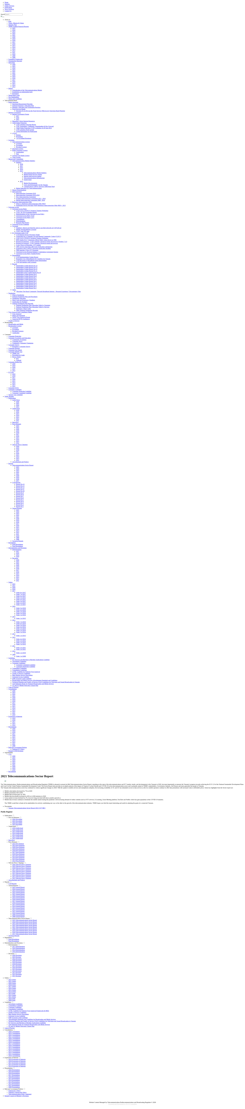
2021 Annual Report (18, 894)
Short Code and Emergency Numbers (23, 300)
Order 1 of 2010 (21, 653)
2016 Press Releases (18, 854)
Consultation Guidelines (19, 670)
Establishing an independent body (22, 92)
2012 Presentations (14, 1083)
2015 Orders (12, 990)
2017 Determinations (18, 946)
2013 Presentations (14, 1082)
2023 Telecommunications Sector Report (24, 923)
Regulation (19, 136)
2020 (13, 37)
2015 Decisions (17, 969)
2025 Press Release (18, 844)
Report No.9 (20, 493)
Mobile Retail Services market (33, 174)
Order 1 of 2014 (21, 632)
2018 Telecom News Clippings (21, 868)
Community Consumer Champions (22, 343)
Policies (18, 135)
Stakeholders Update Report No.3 (26, 284)
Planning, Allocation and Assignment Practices (26, 107)
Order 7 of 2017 (21, 594)
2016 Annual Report (18, 903)
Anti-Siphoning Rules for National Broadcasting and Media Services (33, 684)
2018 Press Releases (18, 850)
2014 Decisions (17, 971)
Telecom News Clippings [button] (20, 444)
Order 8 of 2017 (21, 592)
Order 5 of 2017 (21, 598)
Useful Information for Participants (26, 131)
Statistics (7, 4)
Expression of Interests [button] (15, 716)
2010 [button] (13, 651)
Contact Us (8, 11)
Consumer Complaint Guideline (21, 393)
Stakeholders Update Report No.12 (26, 269)
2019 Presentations (14, 1071)
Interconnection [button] (17, 192)
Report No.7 (20, 496)
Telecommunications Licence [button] (21, 142)
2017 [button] (13, 591)
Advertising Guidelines (19, 661)
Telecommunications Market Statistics (35, 173)
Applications (20, 152)
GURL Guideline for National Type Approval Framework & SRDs (28, 1011)
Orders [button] (10, 582)
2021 (13, 35)
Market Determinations (19, 190)
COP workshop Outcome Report (26, 124)
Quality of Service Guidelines (21, 673)
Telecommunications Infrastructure (34, 178)
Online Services (9, 6)
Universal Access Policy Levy (25, 217)
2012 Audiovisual (17, 836)
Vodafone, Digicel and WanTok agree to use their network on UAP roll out (38, 228)
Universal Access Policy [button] (19, 209)
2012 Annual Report (18, 909)
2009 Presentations (14, 1087)
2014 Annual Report (18, 906)
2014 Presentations (14, 1080)
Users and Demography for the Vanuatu (36, 185)
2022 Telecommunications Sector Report (24, 925)
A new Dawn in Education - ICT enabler (28, 245)
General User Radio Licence (20, 155)
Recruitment (12, 771)
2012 (13, 50)
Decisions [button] (15, 558)
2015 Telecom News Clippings (21, 873)
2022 (13, 33)
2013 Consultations (14, 1050)
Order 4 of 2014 (21, 627)
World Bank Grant (14, 95)
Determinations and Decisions (14, 943)
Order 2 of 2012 (21, 642)
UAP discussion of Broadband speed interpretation (31, 260)
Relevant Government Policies (14, 1089)
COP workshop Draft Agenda (25, 130)
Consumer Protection (14, 336)
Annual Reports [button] (17, 508)
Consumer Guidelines (15, 1007)
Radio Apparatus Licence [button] (20, 150)
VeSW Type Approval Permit (21, 317)
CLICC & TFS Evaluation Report (26, 212)
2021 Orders (12, 981)
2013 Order (11, 993)
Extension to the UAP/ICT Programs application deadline (33, 248)
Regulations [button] (12, 543)
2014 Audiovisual (17, 833)
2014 (13, 47)
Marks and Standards (18, 315)
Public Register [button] (9, 396)
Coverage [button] (15, 226)
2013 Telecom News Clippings (21, 876)
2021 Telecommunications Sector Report (24, 927)
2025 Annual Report (18, 887)
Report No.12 (20, 487)
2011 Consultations (14, 1054)
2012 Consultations (14, 1052)
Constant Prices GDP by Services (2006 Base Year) (39, 186)
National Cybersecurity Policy (17, 1092)
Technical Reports (17, 541)
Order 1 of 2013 (21, 635)
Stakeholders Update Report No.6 (26, 279)
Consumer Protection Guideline (21, 391)
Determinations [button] (16, 549)
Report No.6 (20, 498)
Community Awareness (19, 339)
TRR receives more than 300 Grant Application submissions (34, 247)
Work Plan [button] (11, 62)
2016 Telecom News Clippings (21, 871)
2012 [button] (21, 181)
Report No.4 (20, 501)
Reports (7, 882)
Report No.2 (20, 505)
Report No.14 (20, 484)
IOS (17, 358)
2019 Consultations (14, 1040)
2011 (13, 52)
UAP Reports (12, 883)
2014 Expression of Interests (17, 1066)
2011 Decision (16, 976)
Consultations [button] (12, 689)
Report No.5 (20, 499)
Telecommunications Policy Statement (19, 1094)
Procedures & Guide (18, 355)
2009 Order (11, 1000)
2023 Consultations (14, 1033)
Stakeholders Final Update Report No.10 (28, 272)
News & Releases (13, 817)
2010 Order (11, 998)
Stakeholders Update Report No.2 (26, 286)
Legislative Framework (15, 59)
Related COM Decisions (15, 751)
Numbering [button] (11, 293)
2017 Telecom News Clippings (21, 870)
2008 (13, 57)
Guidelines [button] (11, 658)
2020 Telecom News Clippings (21, 864)
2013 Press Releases (18, 859)
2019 (13, 38)
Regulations (8, 937)
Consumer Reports (14, 348)
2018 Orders (12, 985)
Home (6, 2)
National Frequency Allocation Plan (23, 105)
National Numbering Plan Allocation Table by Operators (33, 305)
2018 (13, 40)
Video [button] (14, 290)
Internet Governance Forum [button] (20, 114)
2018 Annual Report (18, 899)
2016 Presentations (14, 1077)
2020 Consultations (14, 1038)
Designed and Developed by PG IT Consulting (122, 1104)
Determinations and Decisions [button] (17, 548)
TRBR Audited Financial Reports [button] (18, 26)
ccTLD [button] (14, 133)
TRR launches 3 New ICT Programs (27, 250)
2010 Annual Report (18, 913)
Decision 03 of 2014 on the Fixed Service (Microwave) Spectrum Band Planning (40, 111)
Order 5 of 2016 (21, 608)
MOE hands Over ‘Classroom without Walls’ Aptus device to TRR (36, 240)
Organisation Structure (15, 61)
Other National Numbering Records (27, 310)
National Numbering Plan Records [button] (22, 303)
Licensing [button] (11, 140)
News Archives (9, 9)
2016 (13, 44)
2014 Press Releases (18, 857)
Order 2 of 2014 (21, 630)
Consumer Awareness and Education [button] (19, 338)
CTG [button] (10, 754)
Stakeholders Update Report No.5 (26, 281)
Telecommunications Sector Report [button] (22, 465)
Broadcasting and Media (15, 324)
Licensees (19, 143)
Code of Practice (13, 687)
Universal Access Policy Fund (25, 216)
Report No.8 (20, 494)
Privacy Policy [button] (16, 357)
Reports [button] (14, 264)
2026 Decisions (17, 955)
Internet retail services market (32, 176)
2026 (13, 64)
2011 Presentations (14, 1085)
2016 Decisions (17, 967)
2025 (13, 28)
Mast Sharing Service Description (22, 675)
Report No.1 (20, 506)
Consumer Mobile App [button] (15, 352)
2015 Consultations (14, 1047)
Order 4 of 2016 (21, 610)
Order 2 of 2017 (21, 603)
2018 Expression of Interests (17, 1061)
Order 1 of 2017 (21, 604)
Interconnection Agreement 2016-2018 (27, 195)
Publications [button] (12, 398)
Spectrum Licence (17, 148)
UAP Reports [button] (16, 482)
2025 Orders (12, 979)
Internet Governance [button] (14, 112)
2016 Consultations (14, 1045)
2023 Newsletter (17, 824)
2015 (13, 45)
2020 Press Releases (18, 847)
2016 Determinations (18, 948)
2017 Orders (12, 986)
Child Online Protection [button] (19, 123)
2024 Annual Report (18, 889)
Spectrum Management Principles (22, 104)
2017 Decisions (17, 965)
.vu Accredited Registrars (23, 138)
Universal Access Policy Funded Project (28, 253)
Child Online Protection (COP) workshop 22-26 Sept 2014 (34, 128)
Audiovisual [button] (16, 408)
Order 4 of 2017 (21, 599)
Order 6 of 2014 (21, 623)
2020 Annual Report (18, 896)
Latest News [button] (16, 400)
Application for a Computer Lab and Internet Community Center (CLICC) (38, 236)
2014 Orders (12, 991)
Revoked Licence (21, 147)
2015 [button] (13, 616)
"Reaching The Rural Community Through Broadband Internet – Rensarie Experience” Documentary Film (48, 291)
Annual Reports (13, 885)
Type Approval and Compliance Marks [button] (20, 312)
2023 (13, 31)
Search (3, 14)
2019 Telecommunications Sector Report (24, 930)
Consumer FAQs (13, 388)
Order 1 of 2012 (21, 644)
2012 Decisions (17, 974)
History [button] (10, 88)
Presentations (9, 1068)
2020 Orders (12, 983)
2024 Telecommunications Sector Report (24, 922)
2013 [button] (21, 171)
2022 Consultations (14, 1035)
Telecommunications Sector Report (19, 918)
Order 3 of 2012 (21, 641)
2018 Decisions (17, 964)
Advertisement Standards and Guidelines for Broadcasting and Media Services (32, 1019)
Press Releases (12, 842)
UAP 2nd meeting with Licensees (26, 262)
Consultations (20, 219)
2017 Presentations (14, 1075)
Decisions (11, 953)
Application (15, 333)
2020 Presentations (14, 1070)
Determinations (20, 221)
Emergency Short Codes (23, 309)
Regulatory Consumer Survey (21, 346)
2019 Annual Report (18, 897)
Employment (27, 179)
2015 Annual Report (18, 904)
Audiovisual (12, 826)
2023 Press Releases (18, 845)
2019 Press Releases (18, 849)
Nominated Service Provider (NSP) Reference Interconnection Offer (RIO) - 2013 (41, 205)
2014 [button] (13, 620)
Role (9, 21)
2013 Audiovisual (17, 835)
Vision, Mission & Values (16, 23)
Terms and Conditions (15, 99)
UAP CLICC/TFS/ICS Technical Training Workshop (32, 210)
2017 (13, 42)
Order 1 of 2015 (21, 618)
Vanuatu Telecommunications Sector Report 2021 (27, 808)
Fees (17, 154)
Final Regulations (17, 546)
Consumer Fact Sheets (15, 350)
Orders (7, 978)
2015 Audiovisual (17, 831)
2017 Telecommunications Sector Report (24, 934)
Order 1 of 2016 (21, 615)
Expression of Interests (11, 1057)
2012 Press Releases (18, 861)
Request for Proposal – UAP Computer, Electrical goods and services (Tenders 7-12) (41, 241)
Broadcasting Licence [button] (15, 326)
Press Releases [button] (16, 424)
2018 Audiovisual (17, 828)
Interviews (15, 422)
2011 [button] (13, 646)
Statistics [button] (18, 162)
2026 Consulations (14, 1031)
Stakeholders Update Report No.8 (26, 276)
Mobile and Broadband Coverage (26, 229)
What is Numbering (18, 295)
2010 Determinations (18, 952)
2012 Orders (12, 995)
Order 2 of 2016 (21, 613)
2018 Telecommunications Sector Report (24, 932)
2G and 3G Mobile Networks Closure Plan (25, 685)
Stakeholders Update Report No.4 (26, 283)
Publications (8, 7)
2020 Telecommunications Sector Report (24, 929)
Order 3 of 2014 (21, 629)
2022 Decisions (17, 959)
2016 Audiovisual (17, 830)
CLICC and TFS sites (22, 231)
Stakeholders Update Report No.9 (26, 274)
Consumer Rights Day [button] (15, 362)
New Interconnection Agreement (26, 197)
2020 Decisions (17, 960)
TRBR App (15, 353)
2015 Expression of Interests (17, 1064)
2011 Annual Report (18, 911)
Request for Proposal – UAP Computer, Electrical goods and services (37, 243)
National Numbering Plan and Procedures (24, 296)
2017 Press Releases (18, 852)
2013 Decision (16, 972)
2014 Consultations (14, 1049)
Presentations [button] (16, 255)
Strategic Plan (12, 25)
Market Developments (30, 183)
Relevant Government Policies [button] (17, 747)
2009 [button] (13, 654)
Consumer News (17, 341)
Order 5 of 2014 (21, 625)
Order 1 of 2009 (21, 656)
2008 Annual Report (18, 916)
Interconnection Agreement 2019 (26, 193)
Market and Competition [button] (15, 159)
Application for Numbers (19, 302)
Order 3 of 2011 (21, 647)
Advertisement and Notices (20, 462)
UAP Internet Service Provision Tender (28, 235)
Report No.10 (20, 491)
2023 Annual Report (18, 891)
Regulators (15, 93)
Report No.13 (20, 486)
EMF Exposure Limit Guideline (21, 678)
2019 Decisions (17, 962)
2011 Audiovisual (17, 838)
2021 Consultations (14, 1037)
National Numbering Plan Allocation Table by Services (32, 307)
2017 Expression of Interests (17, 1063)
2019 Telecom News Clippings (21, 866)
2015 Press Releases (18, 856)
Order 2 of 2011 (21, 649)
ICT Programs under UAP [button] (20, 233)
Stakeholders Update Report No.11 (26, 271)
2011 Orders (12, 997)
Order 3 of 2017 (21, 601)
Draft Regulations (17, 544)
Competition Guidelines (19, 668)
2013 (13, 49)
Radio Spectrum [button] (13, 102)
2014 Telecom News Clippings (21, 875)
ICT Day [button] (11, 372)
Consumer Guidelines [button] (15, 389)
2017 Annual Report (18, 901)
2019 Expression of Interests (17, 1059)
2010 (13, 54)
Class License (16, 157)
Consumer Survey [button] (13, 345)
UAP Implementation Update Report (27, 257)
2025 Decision (16, 957)
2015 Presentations (14, 1078)
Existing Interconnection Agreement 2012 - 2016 (31, 198)
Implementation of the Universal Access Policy (30, 214)
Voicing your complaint (15, 395)
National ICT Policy (18, 749)
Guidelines (8, 1002)
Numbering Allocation (19, 298)
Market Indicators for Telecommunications (29, 188)
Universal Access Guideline (20, 224)
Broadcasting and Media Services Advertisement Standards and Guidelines (34, 680)
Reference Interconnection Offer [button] (22, 202)
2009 (13, 56)
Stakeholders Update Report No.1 (26, 288)
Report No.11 (20, 489)
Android (18, 360)
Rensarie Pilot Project (22, 222)
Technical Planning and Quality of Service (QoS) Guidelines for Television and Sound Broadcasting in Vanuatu (46, 682)
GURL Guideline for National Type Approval (26, 672)
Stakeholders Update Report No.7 (26, 278)
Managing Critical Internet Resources (23, 121)
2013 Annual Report (18, 908)
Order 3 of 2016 (21, 611)
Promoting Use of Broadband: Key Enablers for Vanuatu (33, 259)
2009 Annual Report (18, 915)
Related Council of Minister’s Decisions (17, 1096)
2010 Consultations (14, 1056)
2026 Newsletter (17, 819)
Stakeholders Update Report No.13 (26, 267)
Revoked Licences (17, 331)
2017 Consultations (14, 1043)
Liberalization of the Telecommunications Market (27, 90)
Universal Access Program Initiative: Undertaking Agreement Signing (37, 252)
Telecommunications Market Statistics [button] (23, 161)
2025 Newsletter (17, 821)
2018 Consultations (14, 1042)
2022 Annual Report (18, 892)
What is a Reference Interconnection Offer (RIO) (31, 204)
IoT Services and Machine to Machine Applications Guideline (31, 660)
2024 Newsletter (17, 822)
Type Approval (16, 314)
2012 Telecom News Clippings (21, 878)
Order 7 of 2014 (21, 622)
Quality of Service (13, 321)
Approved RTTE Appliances (21, 319)
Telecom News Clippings (16, 863)
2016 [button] (13, 606)
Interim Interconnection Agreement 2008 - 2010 (30, 200)
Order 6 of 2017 (21, 596)
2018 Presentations (14, 1073)
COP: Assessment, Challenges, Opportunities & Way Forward (35, 126)
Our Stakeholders (13, 97)
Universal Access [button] (13, 207)
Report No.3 (20, 503)
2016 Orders (12, 988)
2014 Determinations (18, 950)
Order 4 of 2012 (21, 639)
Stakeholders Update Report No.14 (26, 265)
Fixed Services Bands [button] (18, 109)
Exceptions (19, 145)
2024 (13, 30)
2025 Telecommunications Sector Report (24, 920)
